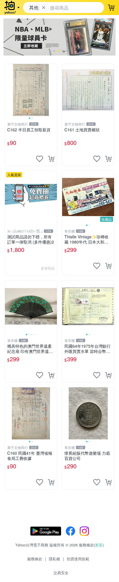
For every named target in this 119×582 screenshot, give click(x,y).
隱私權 (54, 558)
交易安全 (60, 572)
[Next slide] (53, 90)
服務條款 (34, 558)
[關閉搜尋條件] (43, 7)
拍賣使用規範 (78, 558)
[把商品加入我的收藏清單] (39, 158)
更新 (99, 545)
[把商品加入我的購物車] (51, 158)
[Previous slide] (8, 90)
